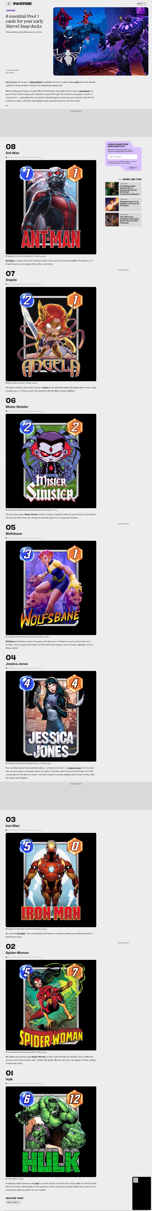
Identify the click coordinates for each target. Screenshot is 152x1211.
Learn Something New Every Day (118, 145)
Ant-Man (10, 260)
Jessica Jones (74, 768)
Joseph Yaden (14, 70)
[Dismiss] (148, 1178)
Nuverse (43, 256)
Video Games (12, 1202)
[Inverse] (22, 3)
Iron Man (21, 933)
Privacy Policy (126, 163)
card (76, 82)
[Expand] (134, 1178)
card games (84, 91)
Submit (132, 168)
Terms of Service (115, 163)
